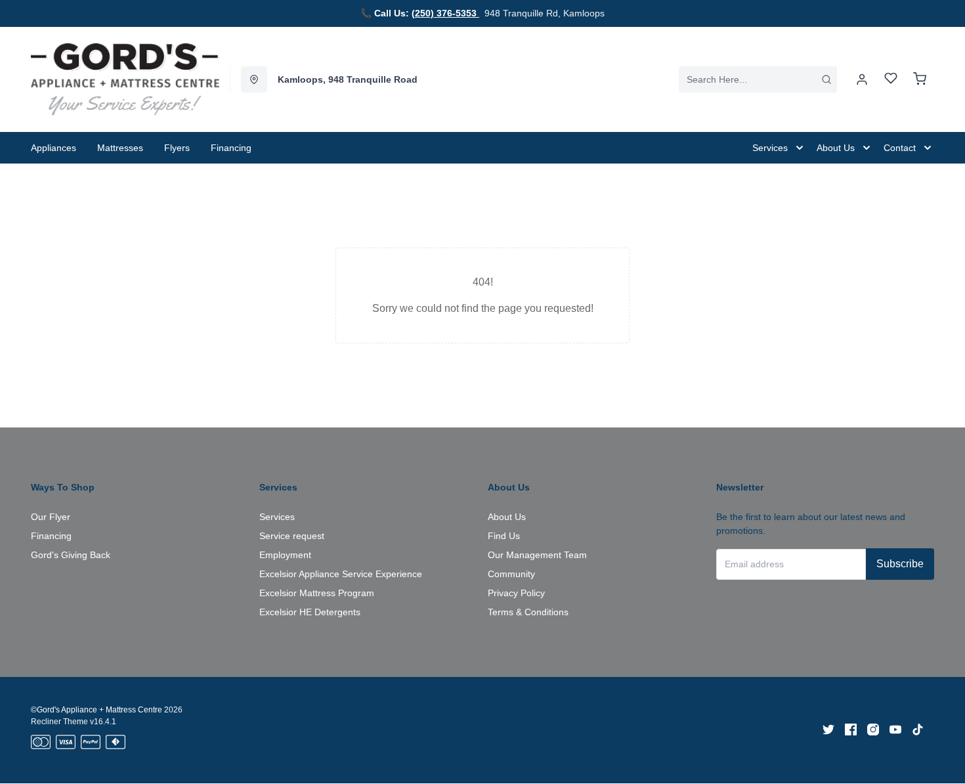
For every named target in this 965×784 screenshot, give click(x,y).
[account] (861, 79)
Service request (291, 536)
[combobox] (758, 79)
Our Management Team (537, 555)
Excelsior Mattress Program (316, 593)
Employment (285, 555)
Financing (51, 536)
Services (277, 517)
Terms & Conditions (528, 612)
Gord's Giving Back (70, 555)
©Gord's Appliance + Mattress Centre (96, 709)
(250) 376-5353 (445, 13)
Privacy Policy (516, 593)
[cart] (919, 79)
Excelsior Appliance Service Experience (340, 574)
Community (511, 574)
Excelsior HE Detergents (309, 612)
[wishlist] (890, 80)
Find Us (504, 536)
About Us (507, 517)
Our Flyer (50, 517)
